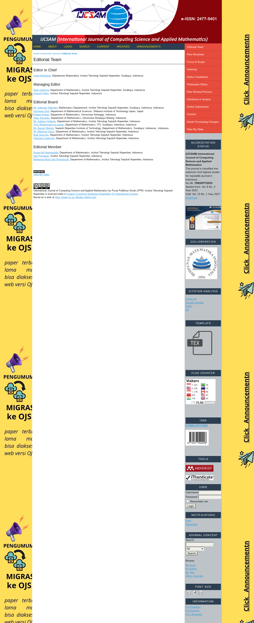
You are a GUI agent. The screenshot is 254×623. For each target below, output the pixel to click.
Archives (123, 46)
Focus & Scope (196, 61)
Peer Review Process (199, 91)
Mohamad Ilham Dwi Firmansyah (51, 159)
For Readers (193, 606)
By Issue (191, 565)
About (52, 46)
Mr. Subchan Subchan (45, 107)
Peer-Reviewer (195, 54)
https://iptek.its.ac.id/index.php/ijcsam (75, 197)
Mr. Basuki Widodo (43, 128)
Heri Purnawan (41, 156)
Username (192, 492)
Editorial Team (195, 46)
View (188, 520)
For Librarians (194, 614)
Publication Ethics (197, 84)
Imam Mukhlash (42, 75)
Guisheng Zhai (41, 111)
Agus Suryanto (41, 118)
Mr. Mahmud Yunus (43, 131)
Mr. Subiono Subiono (44, 121)
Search (84, 46)
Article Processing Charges (203, 121)
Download (191, 197)
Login (68, 46)
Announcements (148, 46)
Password (191, 496)
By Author (191, 568)
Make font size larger (201, 592)
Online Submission (198, 106)
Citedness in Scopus (199, 99)
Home (37, 46)
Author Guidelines (197, 76)
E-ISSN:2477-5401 (197, 425)
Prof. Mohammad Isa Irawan (48, 124)
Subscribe (191, 524)
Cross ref (191, 298)
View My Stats (195, 129)
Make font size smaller (189, 592)
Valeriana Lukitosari (43, 138)
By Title (190, 572)
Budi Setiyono (41, 135)
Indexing (192, 69)
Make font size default (195, 592)
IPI (187, 309)
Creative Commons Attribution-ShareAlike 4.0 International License (102, 194)
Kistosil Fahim (41, 93)
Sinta (189, 306)
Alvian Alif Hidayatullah (45, 152)
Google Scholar (195, 302)
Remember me (199, 501)
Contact (191, 114)
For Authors (192, 610)
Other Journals (194, 575)
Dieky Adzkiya (41, 90)
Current (103, 46)
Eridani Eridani (41, 114)
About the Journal (51, 53)
